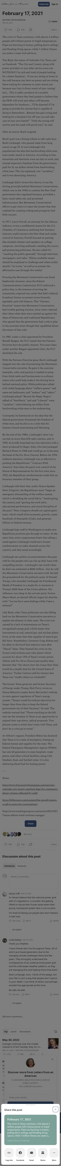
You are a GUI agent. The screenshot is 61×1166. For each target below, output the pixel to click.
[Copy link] (9, 1153)
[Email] (31, 1153)
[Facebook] (20, 1153)
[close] (55, 1109)
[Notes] (43, 1153)
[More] (54, 1153)
